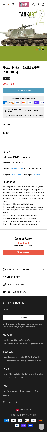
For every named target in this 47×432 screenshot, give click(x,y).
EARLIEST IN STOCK (33, 111)
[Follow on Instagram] (4, 402)
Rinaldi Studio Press (16, 168)
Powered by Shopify (30, 415)
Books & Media (16, 174)
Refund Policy (29, 374)
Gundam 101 (23, 356)
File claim (6, 394)
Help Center (22, 339)
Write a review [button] (23, 252)
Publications (37, 174)
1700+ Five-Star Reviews (35, 115)
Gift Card (35, 390)
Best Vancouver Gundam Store (12, 343)
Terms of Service (8, 377)
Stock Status (7, 390)
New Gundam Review (9, 360)
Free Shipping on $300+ (15, 115)
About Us (6, 339)
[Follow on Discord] (17, 402)
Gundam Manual (33, 356)
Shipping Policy (7, 374)
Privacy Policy (39, 374)
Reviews (28, 390)
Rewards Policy (19, 377)
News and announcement (10, 356)
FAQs (28, 339)
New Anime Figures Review (25, 360)
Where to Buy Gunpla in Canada (33, 343)
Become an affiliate (18, 390)
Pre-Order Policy (18, 374)
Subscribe (23, 317)
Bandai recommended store (14, 111)
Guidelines (38, 360)
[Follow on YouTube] (10, 402)
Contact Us (13, 339)
